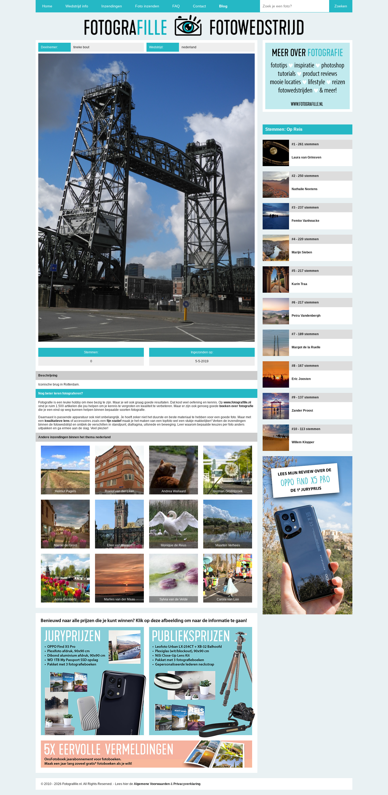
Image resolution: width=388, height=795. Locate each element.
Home (47, 6)
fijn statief (114, 421)
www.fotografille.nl (237, 402)
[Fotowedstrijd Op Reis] (146, 771)
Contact (199, 6)
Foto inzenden (147, 6)
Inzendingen (111, 6)
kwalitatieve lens (57, 421)
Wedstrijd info (76, 6)
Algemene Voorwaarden (152, 784)
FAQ (176, 6)
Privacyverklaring (186, 784)
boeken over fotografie (236, 406)
